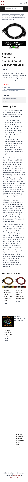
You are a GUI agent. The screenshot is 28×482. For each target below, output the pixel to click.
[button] (14, 47)
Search (21, 9)
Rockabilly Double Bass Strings (11, 90)
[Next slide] (18, 47)
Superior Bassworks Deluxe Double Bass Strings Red (20, 294)
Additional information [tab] (9, 98)
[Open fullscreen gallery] (24, 44)
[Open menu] (21, 2)
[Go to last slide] (9, 47)
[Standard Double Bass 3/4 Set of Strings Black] (14, 33)
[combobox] (14, 8)
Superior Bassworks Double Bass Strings (16, 89)
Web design (16, 475)
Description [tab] (6, 95)
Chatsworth (14, 477)
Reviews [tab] (5, 101)
